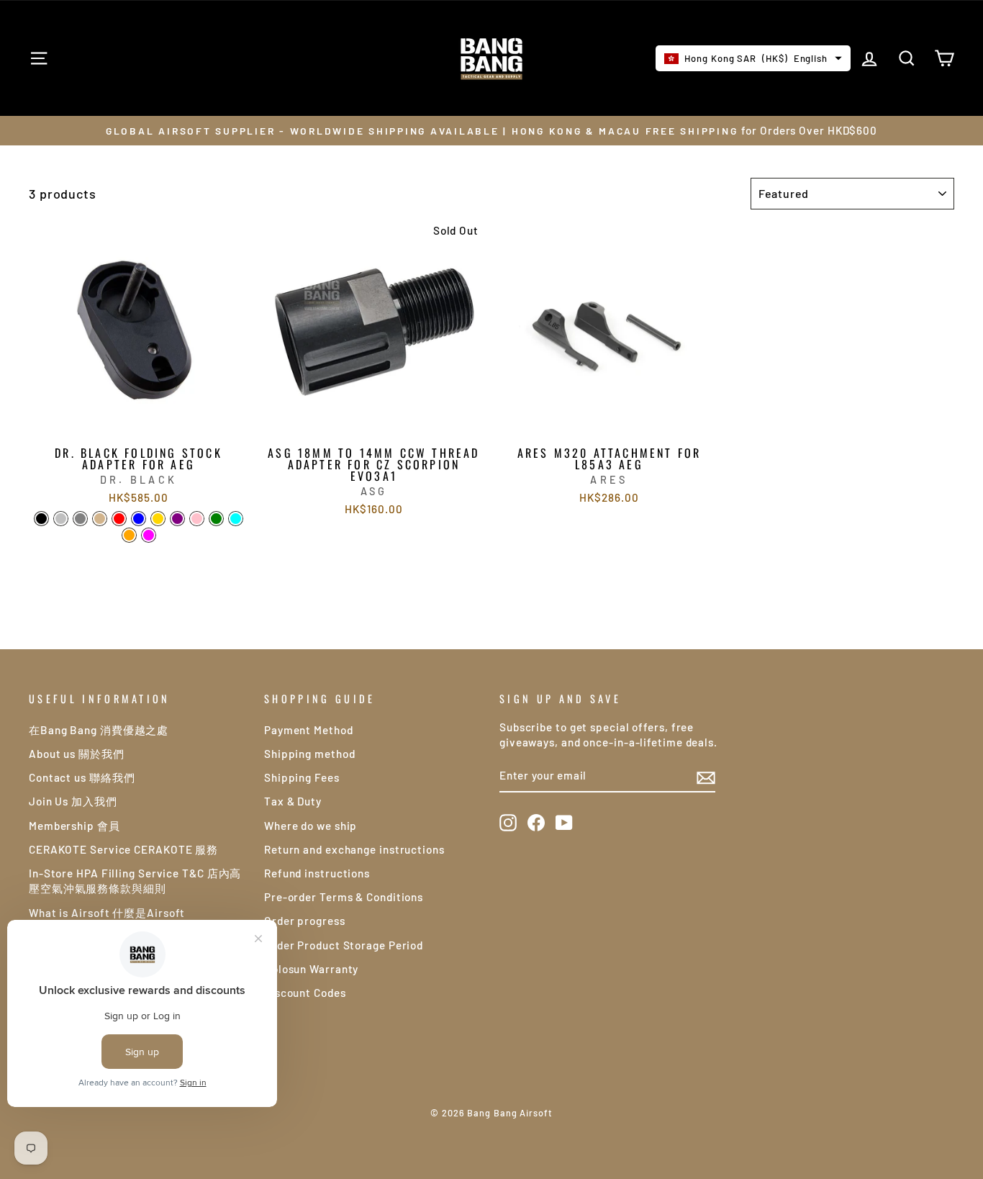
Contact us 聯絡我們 (82, 777)
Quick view (138, 422)
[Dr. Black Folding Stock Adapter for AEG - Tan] (100, 518)
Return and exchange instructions (354, 849)
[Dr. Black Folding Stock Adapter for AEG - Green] (216, 518)
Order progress (304, 920)
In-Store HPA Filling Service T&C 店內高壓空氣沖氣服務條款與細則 (135, 881)
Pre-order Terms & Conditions (343, 896)
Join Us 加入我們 (73, 801)
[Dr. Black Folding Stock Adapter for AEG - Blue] (138, 518)
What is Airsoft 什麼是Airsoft (107, 912)
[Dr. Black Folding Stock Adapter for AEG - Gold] (158, 518)
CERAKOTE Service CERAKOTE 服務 (123, 849)
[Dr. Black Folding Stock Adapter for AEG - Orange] (129, 535)
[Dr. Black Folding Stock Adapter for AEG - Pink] (197, 518)
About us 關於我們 (76, 753)
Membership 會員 (74, 825)
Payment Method (308, 729)
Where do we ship (310, 825)
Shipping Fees (302, 777)
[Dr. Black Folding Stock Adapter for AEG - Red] (119, 518)
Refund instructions (317, 873)
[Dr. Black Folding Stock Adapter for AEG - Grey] (80, 518)
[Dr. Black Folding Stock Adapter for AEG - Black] (41, 518)
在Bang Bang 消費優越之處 (98, 729)
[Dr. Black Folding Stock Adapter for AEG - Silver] (61, 518)
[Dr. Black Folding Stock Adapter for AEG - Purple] (177, 518)
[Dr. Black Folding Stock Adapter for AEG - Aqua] (236, 518)
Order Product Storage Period (343, 945)
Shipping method (309, 753)
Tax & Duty (293, 801)
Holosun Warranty (311, 968)
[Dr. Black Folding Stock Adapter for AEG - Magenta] (148, 535)
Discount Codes (305, 992)
